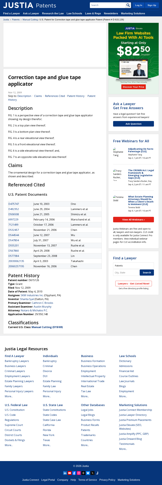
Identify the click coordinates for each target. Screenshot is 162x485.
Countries (87, 440)
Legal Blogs (88, 415)
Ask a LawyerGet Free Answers (128, 105)
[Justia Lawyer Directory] (97, 473)
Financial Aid (126, 371)
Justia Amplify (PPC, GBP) (134, 434)
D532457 (13, 230)
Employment (88, 371)
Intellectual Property (93, 376)
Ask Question (133, 123)
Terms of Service (87, 480)
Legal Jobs (87, 410)
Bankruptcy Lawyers (17, 361)
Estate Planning (52, 381)
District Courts (13, 435)
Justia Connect (30, 480)
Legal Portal (48, 480)
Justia (6, 19)
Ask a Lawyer (31, 13)
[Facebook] (74, 473)
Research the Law (53, 13)
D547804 (13, 240)
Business (87, 356)
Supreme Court (14, 425)
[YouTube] (70, 473)
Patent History (75, 96)
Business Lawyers (15, 366)
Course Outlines (128, 376)
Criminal (48, 366)
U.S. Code (10, 415)
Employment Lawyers (17, 376)
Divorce (47, 371)
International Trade (92, 381)
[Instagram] (79, 473)
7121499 (13, 224)
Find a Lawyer (11, 13)
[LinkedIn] (65, 473)
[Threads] (83, 473)
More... (9, 396)
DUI (45, 376)
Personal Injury (52, 391)
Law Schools (74, 13)
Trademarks (88, 435)
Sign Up (152, 5)
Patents (16, 19)
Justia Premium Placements (135, 420)
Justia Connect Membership (135, 410)
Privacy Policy (107, 480)
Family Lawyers (14, 386)
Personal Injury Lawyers (19, 391)
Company (62, 480)
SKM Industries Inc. (32, 295)
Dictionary (125, 361)
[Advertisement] (54, 45)
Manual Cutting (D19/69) (47, 327)
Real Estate (87, 386)
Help (73, 480)
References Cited (55, 96)
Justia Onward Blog (130, 439)
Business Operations (93, 366)
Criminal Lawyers (15, 371)
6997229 (13, 219)
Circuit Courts (13, 430)
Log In (138, 5)
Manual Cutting (30, 19)
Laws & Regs (93, 13)
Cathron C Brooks (42, 303)
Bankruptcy (50, 361)
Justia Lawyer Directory (133, 415)
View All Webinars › (133, 219)
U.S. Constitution (15, 410)
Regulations (12, 420)
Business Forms (90, 420)
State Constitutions (54, 410)
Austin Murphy (42, 306)
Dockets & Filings (15, 440)
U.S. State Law (53, 405)
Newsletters (111, 13)
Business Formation (93, 361)
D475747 (13, 204)
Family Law (49, 386)
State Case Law (52, 420)
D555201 (13, 245)
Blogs (122, 386)
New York (48, 435)
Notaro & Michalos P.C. (34, 310)
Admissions (126, 366)
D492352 (13, 209)
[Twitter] (92, 473)
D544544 (13, 235)
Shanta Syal (27, 299)
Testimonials (126, 444)
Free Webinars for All (131, 141)
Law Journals (126, 381)
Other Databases (93, 405)
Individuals (50, 356)
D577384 (13, 256)
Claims (38, 96)
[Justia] (18, 5)
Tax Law (86, 391)
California (48, 425)
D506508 (13, 214)
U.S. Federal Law (16, 405)
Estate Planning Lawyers (19, 381)
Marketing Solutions (133, 13)
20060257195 (16, 266)
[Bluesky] (88, 473)
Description (24, 96)
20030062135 (16, 261)
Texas (46, 440)
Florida (47, 430)
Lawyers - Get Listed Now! (133, 283)
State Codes (50, 415)
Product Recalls (90, 425)
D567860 (13, 250)
